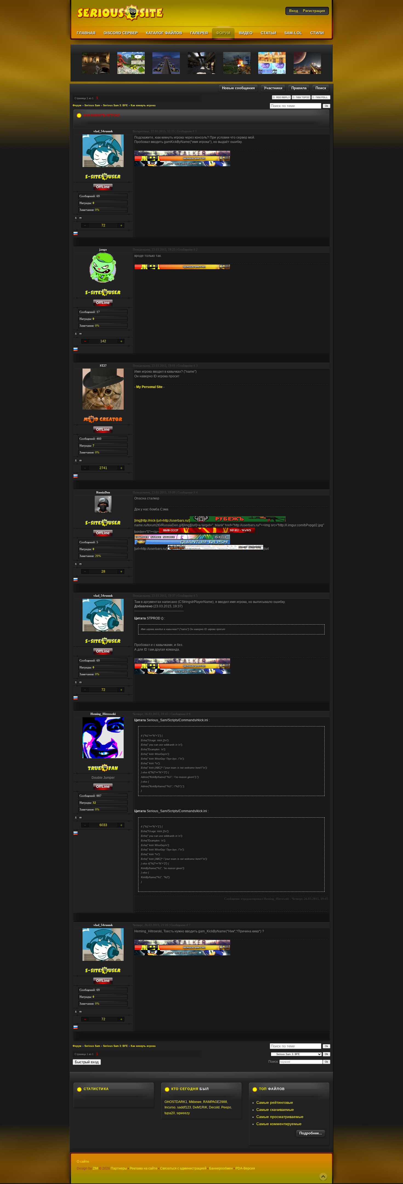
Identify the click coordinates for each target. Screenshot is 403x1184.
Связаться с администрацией (183, 1168)
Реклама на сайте (143, 1168)
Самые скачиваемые (275, 1109)
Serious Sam (92, 105)
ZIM (95, 1168)
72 (103, 225)
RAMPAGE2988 (215, 1102)
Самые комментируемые (279, 1124)
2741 (103, 468)
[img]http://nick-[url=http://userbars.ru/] (162, 520)
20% (98, 555)
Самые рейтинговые (274, 1102)
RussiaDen (103, 492)
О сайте (83, 1161)
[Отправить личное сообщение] (80, 218)
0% (97, 209)
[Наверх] (323, 1176)
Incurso (169, 1107)
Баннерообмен (221, 1168)
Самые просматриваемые (279, 1116)
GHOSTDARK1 (175, 1102)
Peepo (226, 1107)
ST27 (103, 365)
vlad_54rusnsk (103, 131)
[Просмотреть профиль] (76, 218)
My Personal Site (149, 387)
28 (103, 571)
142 (103, 341)
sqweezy (183, 1113)
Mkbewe (195, 1102)
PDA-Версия (245, 1168)
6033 (103, 825)
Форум (77, 105)
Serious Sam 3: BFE (115, 105)
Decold (214, 1107)
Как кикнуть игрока (143, 105)
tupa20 (169, 1113)
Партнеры (119, 1168)
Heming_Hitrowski (103, 713)
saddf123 (184, 1107)
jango (103, 249)
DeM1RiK (200, 1107)
